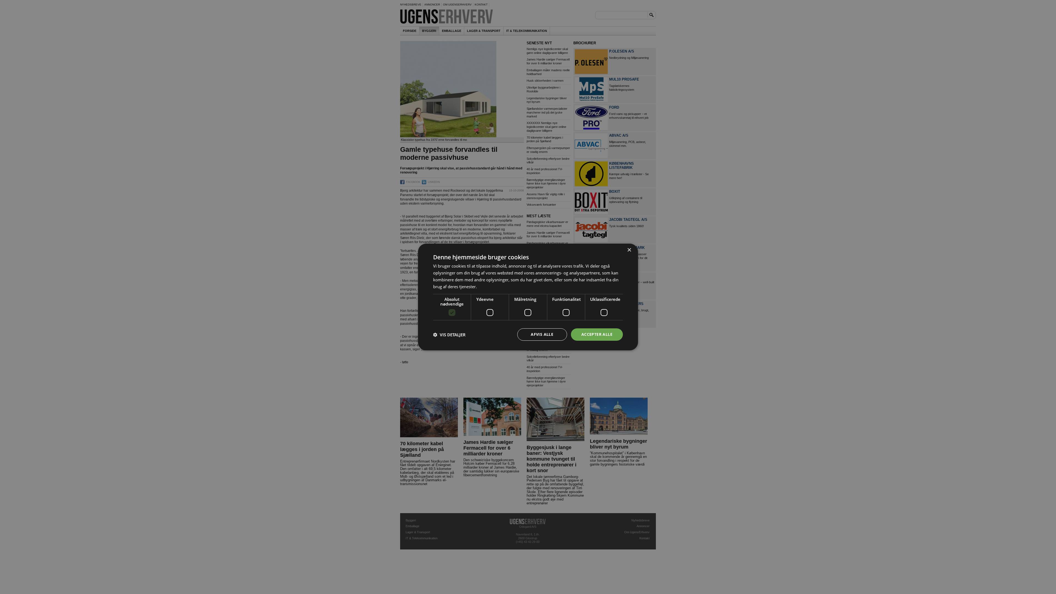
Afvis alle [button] (542, 334)
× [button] (629, 250)
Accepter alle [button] (596, 334)
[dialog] (528, 297)
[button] (449, 335)
